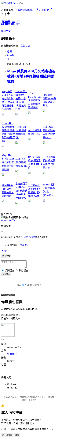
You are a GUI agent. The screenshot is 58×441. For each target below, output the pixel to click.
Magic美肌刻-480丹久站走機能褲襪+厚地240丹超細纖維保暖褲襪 (31, 76)
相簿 (9, 51)
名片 (9, 58)
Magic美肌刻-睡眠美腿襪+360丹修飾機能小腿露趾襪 (8, 162)
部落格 (10, 55)
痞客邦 (27, 237)
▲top (4, 250)
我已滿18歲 (7, 435)
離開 (17, 435)
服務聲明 (32, 400)
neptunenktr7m (8, 220)
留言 (33, 237)
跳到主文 (6, 31)
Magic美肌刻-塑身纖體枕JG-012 (21, 162)
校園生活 (24, 245)
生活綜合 (25, 45)
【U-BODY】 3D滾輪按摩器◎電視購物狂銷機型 (34, 100)
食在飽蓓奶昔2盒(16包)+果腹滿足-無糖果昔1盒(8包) (21, 190)
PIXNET (14, 397)
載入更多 (6, 256)
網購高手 (10, 23)
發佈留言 (6, 274)
